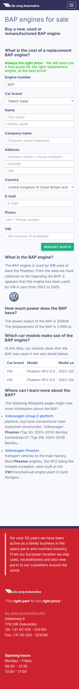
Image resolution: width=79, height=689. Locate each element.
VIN (8, 229)
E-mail (10, 196)
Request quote (57, 247)
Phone (10, 212)
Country (12, 180)
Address (12, 150)
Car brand (13, 94)
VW (53, 265)
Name (10, 110)
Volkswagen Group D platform (29, 416)
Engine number (18, 77)
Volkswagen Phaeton (22, 450)
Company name (18, 133)
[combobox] (9, 220)
